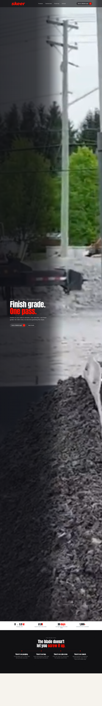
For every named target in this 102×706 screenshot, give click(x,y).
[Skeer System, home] (18, 3)
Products (40, 3)
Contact (64, 3)
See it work (31, 325)
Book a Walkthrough (84, 3)
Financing (56, 3)
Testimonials (48, 3)
